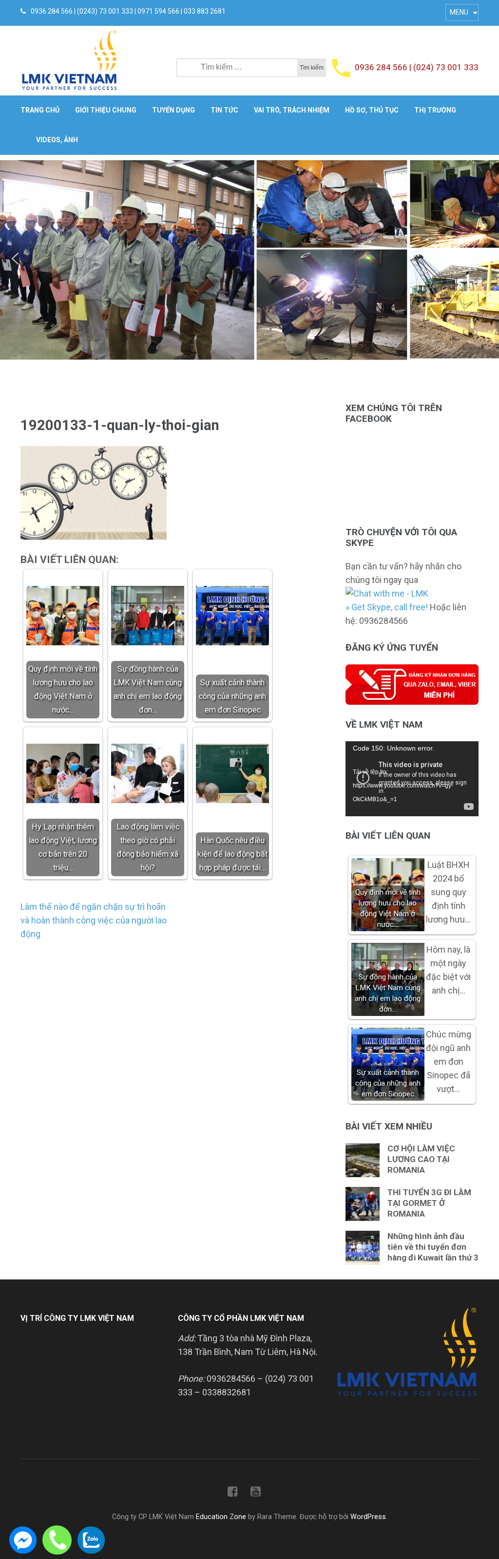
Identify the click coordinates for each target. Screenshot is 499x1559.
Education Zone (222, 1517)
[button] (15, 258)
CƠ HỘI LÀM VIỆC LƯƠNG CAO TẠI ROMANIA (421, 1159)
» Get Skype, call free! (386, 607)
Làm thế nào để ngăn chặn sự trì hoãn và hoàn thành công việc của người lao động (93, 920)
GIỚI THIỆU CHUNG (105, 110)
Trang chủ (39, 110)
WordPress (368, 1517)
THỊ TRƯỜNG (435, 110)
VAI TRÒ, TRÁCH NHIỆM (291, 110)
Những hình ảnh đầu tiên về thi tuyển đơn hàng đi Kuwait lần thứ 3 (433, 1246)
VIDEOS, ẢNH (57, 140)
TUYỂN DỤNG (173, 110)
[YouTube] (255, 1493)
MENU (459, 12)
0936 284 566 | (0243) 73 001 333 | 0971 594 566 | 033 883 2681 (128, 11)
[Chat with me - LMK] (386, 593)
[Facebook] (233, 1493)
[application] (412, 778)
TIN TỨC (224, 110)
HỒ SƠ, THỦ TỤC (372, 110)
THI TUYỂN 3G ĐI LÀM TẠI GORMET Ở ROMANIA (429, 1203)
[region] (249, 259)
